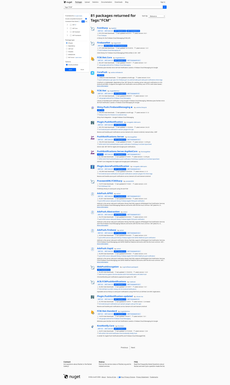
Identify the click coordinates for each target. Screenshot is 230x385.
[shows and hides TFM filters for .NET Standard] (67, 32)
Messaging (115, 50)
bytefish (113, 28)
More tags (159, 80)
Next (133, 347)
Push (103, 274)
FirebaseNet (103, 43)
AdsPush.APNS (105, 193)
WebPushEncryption (108, 267)
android (108, 65)
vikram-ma (139, 296)
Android (103, 129)
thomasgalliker (132, 137)
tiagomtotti (117, 43)
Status (102, 362)
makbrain (133, 282)
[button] (75, 16)
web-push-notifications (148, 80)
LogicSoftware (126, 267)
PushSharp (134, 144)
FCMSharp (104, 186)
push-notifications (104, 80)
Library (116, 289)
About (104, 377)
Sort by (144, 16)
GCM (104, 144)
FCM (100, 50)
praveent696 (130, 181)
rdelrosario (137, 122)
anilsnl (118, 193)
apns (114, 80)
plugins (126, 129)
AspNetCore (142, 159)
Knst (121, 333)
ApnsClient (148, 144)
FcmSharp (102, 28)
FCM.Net (101, 91)
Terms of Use (111, 377)
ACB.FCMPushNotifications (111, 281)
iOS (100, 129)
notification (127, 144)
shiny (105, 115)
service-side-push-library (113, 237)
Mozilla (120, 274)
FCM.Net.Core (104, 57)
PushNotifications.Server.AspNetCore (117, 151)
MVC (111, 289)
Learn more (79, 16)
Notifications (133, 274)
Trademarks (154, 377)
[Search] (165, 7)
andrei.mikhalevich (117, 72)
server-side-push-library (113, 201)
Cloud (109, 50)
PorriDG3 (121, 326)
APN (100, 333)
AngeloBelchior (120, 58)
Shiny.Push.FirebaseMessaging (113, 107)
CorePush (102, 72)
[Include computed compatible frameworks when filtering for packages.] (86, 18)
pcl (119, 304)
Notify (132, 333)
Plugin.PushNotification (110, 122)
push (108, 129)
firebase (103, 35)
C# (119, 50)
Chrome (114, 274)
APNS (100, 144)
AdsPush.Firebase (106, 230)
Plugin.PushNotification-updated (115, 296)
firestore (113, 115)
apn (111, 80)
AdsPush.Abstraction (108, 212)
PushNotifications (114, 144)
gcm (125, 80)
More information (102, 86)
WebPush (142, 237)
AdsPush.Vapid (105, 248)
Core (108, 289)
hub (120, 174)
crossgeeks (130, 122)
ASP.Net (104, 289)
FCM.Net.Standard (107, 311)
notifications (114, 129)
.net (100, 65)
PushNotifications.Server (110, 137)
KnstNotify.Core (105, 326)
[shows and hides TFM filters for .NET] (67, 25)
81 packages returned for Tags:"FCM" (113, 18)
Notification (115, 333)
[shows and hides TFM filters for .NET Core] (67, 28)
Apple (128, 201)
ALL (83, 21)
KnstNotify (126, 333)
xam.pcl (133, 304)
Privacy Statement (142, 377)
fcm (100, 35)
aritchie (138, 107)
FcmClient (141, 144)
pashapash (134, 267)
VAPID (136, 237)
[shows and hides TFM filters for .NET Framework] (67, 35)
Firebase (104, 50)
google (103, 65)
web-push (138, 80)
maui (125, 115)
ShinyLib (144, 107)
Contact (67, 362)
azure (108, 174)
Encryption (108, 274)
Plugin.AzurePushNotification (113, 166)
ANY (86, 21)
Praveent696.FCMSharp (109, 181)
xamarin (120, 129)
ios (128, 80)
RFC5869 (140, 274)
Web (100, 274)
